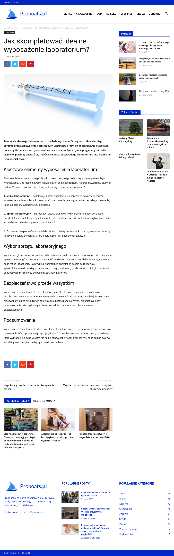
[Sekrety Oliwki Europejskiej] (131, 127)
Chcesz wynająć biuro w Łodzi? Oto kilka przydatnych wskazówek (96, 512)
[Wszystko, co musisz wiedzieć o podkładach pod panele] (127, 63)
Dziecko (111, 13)
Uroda (140, 13)
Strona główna (11, 27)
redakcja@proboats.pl (33, 512)
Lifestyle (126, 13)
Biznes (68, 13)
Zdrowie (154, 13)
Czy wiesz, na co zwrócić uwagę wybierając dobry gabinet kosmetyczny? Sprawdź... (154, 45)
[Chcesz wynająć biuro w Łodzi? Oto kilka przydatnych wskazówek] (70, 513)
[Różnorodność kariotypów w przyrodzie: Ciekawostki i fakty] (95, 419)
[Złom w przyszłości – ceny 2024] (127, 95)
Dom (99, 13)
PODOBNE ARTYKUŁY (17, 401)
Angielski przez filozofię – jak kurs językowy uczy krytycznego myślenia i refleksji (57, 437)
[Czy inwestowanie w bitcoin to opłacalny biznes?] (70, 497)
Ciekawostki (84, 13)
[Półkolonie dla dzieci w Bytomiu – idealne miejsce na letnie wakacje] (158, 161)
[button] (166, 14)
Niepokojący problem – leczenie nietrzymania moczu (29, 387)
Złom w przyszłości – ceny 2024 (154, 91)
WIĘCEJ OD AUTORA (44, 401)
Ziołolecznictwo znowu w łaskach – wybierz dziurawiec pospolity (87, 387)
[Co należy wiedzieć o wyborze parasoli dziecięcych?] (127, 79)
